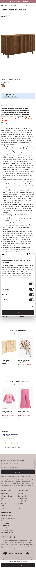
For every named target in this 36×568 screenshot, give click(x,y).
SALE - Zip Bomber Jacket (7, 412)
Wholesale (4, 508)
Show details (27, 307)
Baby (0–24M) (22, 496)
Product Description (7, 106)
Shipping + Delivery (7, 515)
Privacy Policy (7, 560)
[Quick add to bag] (14, 356)
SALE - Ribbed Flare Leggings (23, 412)
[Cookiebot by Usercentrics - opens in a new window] (26, 254)
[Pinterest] (14, 536)
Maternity (21, 493)
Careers (3, 503)
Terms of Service (18, 560)
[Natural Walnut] (3, 85)
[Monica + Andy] (8, 5)
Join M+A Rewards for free (10, 97)
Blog (2, 498)
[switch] (31, 289)
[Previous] (15, 333)
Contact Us (5, 523)
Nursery (20, 503)
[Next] (20, 333)
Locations (4, 501)
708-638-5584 (5, 525)
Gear (19, 506)
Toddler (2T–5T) (23, 498)
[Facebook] (10, 536)
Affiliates (4, 506)
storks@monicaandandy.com (10, 528)
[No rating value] (5, 13)
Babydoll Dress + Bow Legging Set (24, 361)
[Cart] (30, 5)
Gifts (19, 508)
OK (18, 312)
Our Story (4, 493)
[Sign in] (27, 5)
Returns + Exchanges (8, 518)
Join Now (18, 472)
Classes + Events (6, 496)
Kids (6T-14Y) (22, 501)
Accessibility (29, 560)
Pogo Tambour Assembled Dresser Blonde (7, 362)
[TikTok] (3, 536)
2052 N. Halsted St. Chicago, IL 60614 (7, 531)
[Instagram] (6, 536)
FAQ (2, 520)
